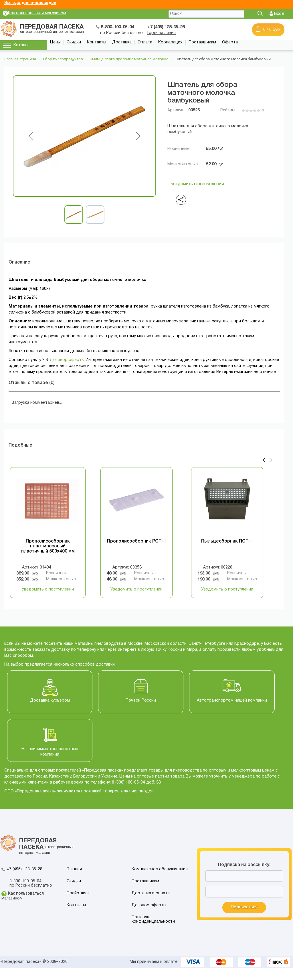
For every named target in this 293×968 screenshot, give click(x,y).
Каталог (21, 45)
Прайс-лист (78, 893)
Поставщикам (202, 42)
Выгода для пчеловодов (30, 3)
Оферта (230, 42)
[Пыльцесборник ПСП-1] (227, 504)
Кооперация (170, 42)
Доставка (122, 42)
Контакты (96, 42)
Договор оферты (67, 360)
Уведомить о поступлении (197, 182)
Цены (55, 42)
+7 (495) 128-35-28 (24, 869)
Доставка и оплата (151, 893)
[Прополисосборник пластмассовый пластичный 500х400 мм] (47, 504)
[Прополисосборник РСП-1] (136, 504)
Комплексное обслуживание (160, 869)
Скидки (74, 42)
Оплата (145, 42)
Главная (74, 869)
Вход (279, 14)
